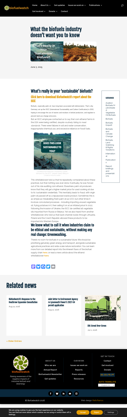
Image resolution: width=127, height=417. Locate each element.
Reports (79, 370)
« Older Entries (14, 341)
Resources (79, 379)
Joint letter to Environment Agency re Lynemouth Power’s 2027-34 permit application (63, 302)
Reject (96, 412)
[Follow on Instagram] (76, 393)
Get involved (37, 11)
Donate (52, 11)
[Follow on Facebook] (50, 393)
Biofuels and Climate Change (109, 132)
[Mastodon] (33, 267)
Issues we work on (75, 5)
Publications (94, 5)
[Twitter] (48, 267)
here (45, 252)
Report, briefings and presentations (110, 171)
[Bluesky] (38, 267)
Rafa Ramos (98, 400)
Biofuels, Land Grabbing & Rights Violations (110, 145)
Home (34, 5)
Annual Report (50, 370)
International (110, 155)
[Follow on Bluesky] (57, 393)
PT (113, 375)
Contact (64, 11)
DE (102, 375)
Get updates (59, 5)
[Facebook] (43, 267)
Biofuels (109, 119)
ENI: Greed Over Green (97, 325)
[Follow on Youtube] (70, 393)
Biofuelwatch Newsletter (50, 374)
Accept (83, 412)
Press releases (79, 374)
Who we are (50, 365)
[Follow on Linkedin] (63, 393)
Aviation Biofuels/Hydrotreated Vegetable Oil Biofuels (111, 109)
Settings (111, 412)
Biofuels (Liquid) (109, 124)
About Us (44, 5)
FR (109, 375)
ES (105, 375)
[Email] (53, 267)
